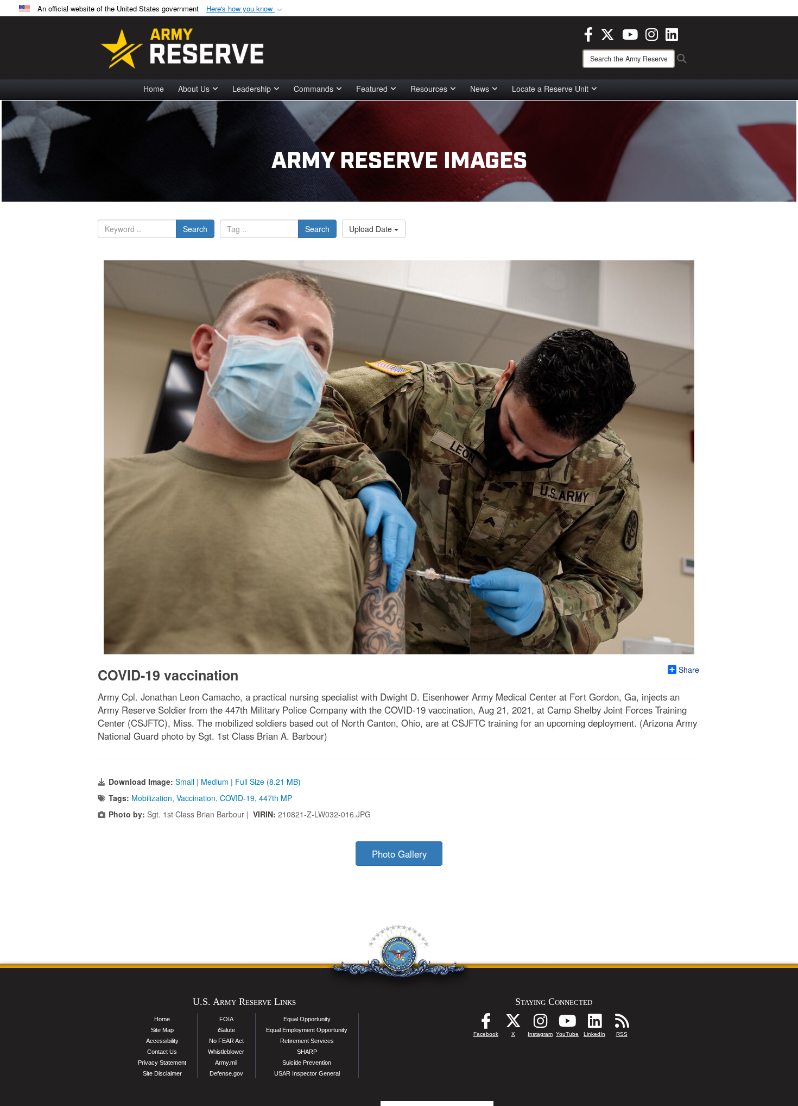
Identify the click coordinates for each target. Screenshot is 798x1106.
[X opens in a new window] (607, 33)
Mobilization (151, 797)
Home (153, 88)
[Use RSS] (621, 1024)
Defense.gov (226, 1073)
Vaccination (196, 797)
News (479, 88)
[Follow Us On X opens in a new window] (513, 1024)
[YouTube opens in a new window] (630, 33)
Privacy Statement (162, 1062)
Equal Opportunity (307, 1019)
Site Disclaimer (162, 1073)
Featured (372, 88)
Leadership (251, 88)
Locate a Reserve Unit (550, 88)
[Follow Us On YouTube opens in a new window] (567, 1024)
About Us (194, 88)
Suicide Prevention (306, 1062)
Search (195, 228)
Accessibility (162, 1041)
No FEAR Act (226, 1041)
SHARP (307, 1051)
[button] (245, 9)
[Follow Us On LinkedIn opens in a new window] (594, 1024)
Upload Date (371, 228)
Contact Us (162, 1051)
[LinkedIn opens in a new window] (672, 33)
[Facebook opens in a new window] (588, 33)
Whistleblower (226, 1051)
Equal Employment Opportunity (306, 1030)
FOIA (226, 1019)
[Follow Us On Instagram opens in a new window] (540, 1024)
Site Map (162, 1030)
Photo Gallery (399, 853)
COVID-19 (237, 797)
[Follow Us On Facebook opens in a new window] (485, 1024)
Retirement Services (307, 1041)
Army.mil (226, 1062)
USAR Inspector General (307, 1073)
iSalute (226, 1030)
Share (689, 669)
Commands (313, 88)
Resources (428, 88)
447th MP (275, 797)
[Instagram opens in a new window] (651, 33)
